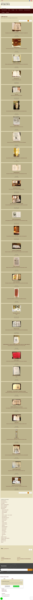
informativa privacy (4, 589)
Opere (16, 314)
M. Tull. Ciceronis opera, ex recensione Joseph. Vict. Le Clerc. (16, 189)
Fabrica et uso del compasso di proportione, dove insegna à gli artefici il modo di (16, 423)
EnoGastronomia (4, 520)
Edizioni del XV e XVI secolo (5, 517)
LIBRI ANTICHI (3, 508)
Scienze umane (4, 530)
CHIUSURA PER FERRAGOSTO (6, 558)
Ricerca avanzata (4, 8)
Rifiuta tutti (21, 580)
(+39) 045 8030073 (7, 594)
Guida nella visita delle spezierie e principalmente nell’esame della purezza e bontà (16, 173)
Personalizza (7, 586)
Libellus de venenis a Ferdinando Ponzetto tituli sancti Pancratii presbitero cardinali (16, 267)
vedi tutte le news (6, 548)
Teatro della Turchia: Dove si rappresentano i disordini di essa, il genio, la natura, (16, 439)
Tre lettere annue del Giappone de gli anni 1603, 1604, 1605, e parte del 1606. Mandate (16, 392)
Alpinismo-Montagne (4, 511)
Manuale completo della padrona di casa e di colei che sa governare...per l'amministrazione (16, 64)
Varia (2, 535)
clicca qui (7, 584)
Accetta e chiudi (16, 586)
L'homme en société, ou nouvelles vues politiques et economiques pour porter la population (16, 251)
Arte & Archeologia (4, 512)
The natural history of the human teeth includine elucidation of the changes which (16, 236)
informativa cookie (4, 590)
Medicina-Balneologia (4, 526)
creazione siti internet (4, 591)
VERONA (2, 542)
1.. (19, 20)
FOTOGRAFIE (3, 503)
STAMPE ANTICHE (3, 539)
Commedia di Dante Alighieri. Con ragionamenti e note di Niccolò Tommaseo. (16, 298)
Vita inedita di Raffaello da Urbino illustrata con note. (16, 126)
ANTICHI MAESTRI (3, 500)
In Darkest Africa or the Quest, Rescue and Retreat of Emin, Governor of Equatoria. (16, 361)
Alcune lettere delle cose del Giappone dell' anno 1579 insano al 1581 (16, 345)
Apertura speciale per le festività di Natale (24, 558)
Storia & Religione (4, 531)
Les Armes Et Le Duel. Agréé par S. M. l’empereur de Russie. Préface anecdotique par (16, 48)
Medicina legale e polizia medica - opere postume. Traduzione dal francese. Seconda (16, 486)
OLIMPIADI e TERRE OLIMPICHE (5, 538)
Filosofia (3, 521)
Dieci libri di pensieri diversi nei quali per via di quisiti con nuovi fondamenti (16, 142)
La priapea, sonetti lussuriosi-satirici (16, 79)
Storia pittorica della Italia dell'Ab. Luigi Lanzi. (16, 95)
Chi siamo (3, 12)
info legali (3, 588)
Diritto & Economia (4, 516)
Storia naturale (4, 534)
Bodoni (3, 513)
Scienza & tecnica (4, 529)
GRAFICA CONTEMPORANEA (5, 504)
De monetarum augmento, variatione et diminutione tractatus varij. (16, 470)
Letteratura (3, 525)
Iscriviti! (30, 569)
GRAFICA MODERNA (3, 507)
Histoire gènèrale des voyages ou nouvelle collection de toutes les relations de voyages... (16, 220)
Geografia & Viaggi (4, 522)
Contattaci (7, 12)
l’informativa (5, 571)
